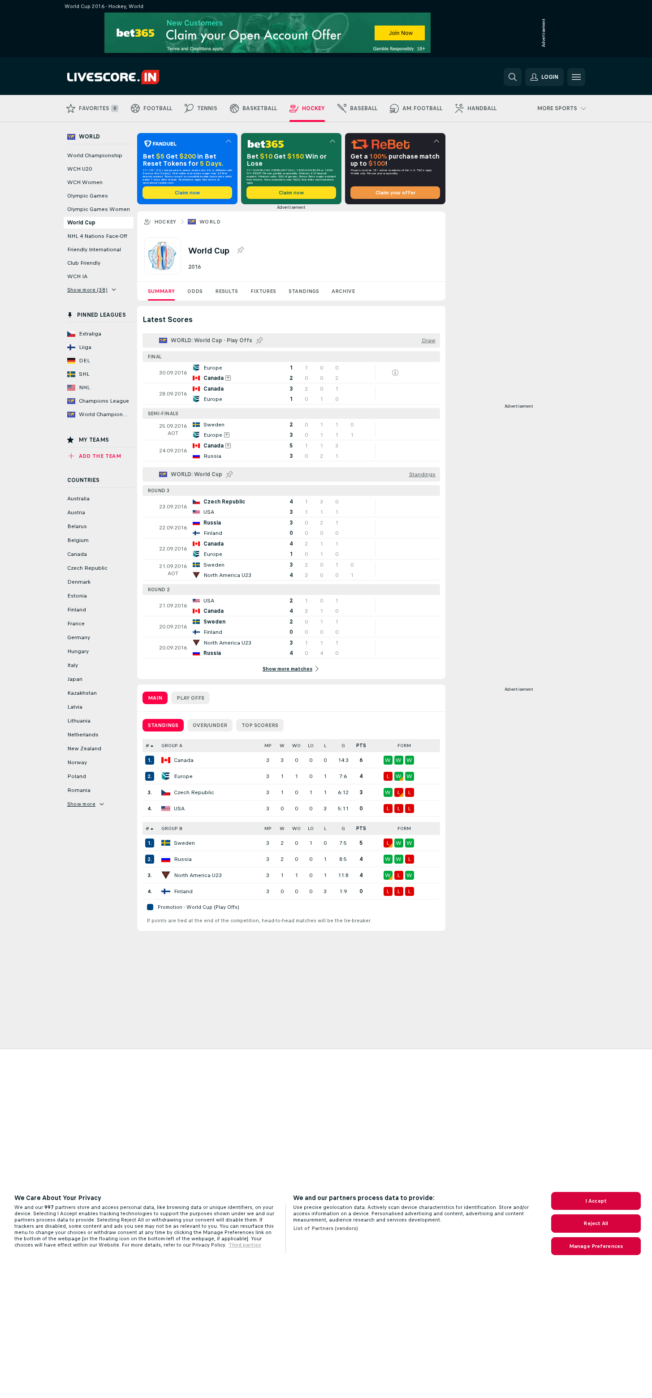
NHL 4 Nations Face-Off (97, 236)
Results (226, 291)
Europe (183, 776)
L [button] (325, 745)
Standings (304, 291)
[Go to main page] (128, 77)
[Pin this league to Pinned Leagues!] (240, 250)
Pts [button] (361, 745)
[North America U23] (165, 875)
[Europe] (165, 776)
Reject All (595, 1223)
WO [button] (296, 745)
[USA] (165, 808)
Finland (183, 891)
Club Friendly (83, 263)
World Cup (81, 222)
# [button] (147, 745)
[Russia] (165, 859)
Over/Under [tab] (210, 725)
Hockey (165, 222)
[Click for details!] (291, 372)
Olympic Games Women (98, 209)
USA (179, 808)
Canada (184, 760)
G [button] (343, 745)
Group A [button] (171, 745)
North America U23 (198, 875)
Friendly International (94, 249)
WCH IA (77, 276)
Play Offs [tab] (190, 698)
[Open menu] (576, 77)
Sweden (184, 843)
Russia (183, 859)
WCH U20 (79, 168)
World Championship (94, 155)
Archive (343, 291)
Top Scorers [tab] (260, 725)
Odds (195, 291)
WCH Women (85, 182)
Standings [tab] (163, 725)
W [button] (282, 745)
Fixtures (263, 291)
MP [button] (268, 745)
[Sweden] (165, 843)
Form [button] (404, 745)
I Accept (596, 1201)
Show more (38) (87, 290)
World (209, 222)
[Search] (513, 77)
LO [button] (311, 745)
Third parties (245, 1245)
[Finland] (165, 891)
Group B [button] (171, 828)
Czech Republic (194, 792)
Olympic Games (87, 195)
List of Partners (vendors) (325, 1228)
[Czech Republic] (165, 792)
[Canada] (165, 760)
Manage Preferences (596, 1246)
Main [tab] (155, 698)
